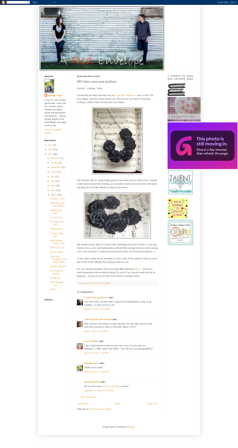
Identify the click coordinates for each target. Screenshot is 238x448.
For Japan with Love (57, 223)
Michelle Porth (91, 363)
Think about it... (57, 229)
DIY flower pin (57, 247)
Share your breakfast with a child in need (58, 259)
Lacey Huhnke (91, 341)
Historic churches (58, 266)
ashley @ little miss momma (98, 319)
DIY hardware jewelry (56, 272)
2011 (50, 154)
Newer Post (83, 404)
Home (118, 404)
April (53, 190)
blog (138, 268)
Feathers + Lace (57, 199)
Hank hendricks (92, 382)
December (56, 158)
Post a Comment (88, 397)
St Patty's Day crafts (56, 234)
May (53, 185)
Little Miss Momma (125, 95)
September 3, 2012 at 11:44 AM (98, 390)
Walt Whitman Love (56, 283)
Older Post (152, 404)
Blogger (131, 427)
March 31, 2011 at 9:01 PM (96, 309)
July (53, 176)
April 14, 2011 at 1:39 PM (96, 353)
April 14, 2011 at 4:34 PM (96, 372)
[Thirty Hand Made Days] (180, 245)
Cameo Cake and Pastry (96, 297)
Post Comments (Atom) (100, 409)
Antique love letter (56, 211)
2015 (50, 145)
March (54, 195)
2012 (50, 149)
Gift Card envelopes (111, 386)
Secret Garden (56, 252)
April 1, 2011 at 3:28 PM (95, 331)
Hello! (53, 289)
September (56, 167)
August (54, 172)
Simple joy (55, 278)
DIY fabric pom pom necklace (57, 204)
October (55, 163)
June (53, 181)
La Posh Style (56, 217)
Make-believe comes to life (57, 241)
